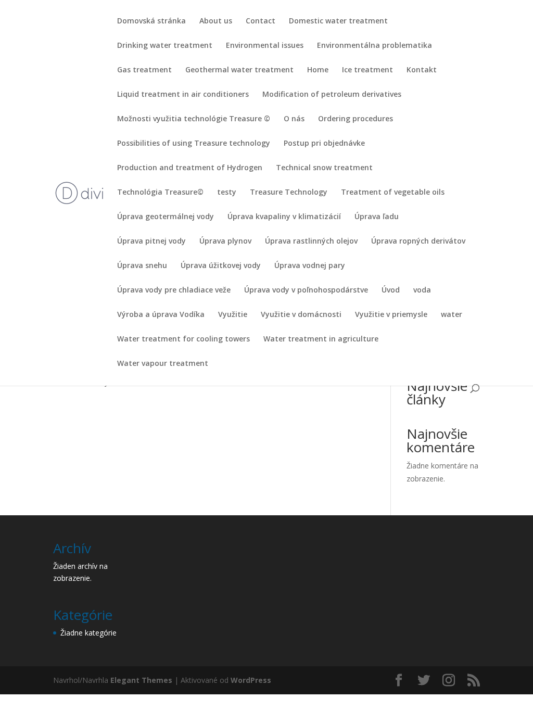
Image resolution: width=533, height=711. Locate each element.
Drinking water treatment (164, 46)
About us (215, 21)
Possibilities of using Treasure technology (193, 143)
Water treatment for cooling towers (183, 339)
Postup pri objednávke (324, 143)
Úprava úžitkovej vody (221, 266)
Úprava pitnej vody (151, 241)
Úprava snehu (142, 266)
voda (422, 290)
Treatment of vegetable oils (393, 192)
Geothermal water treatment (239, 70)
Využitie (232, 315)
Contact (260, 21)
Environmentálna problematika (374, 46)
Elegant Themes (141, 680)
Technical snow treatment (324, 168)
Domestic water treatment (338, 21)
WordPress (251, 680)
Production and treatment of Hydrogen (189, 168)
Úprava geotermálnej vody (165, 217)
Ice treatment (367, 70)
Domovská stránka (151, 21)
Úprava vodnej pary (309, 266)
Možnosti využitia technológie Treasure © (193, 119)
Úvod (391, 290)
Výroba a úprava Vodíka (161, 315)
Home (317, 70)
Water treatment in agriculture (320, 339)
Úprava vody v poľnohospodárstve (306, 290)
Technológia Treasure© (160, 192)
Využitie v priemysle (391, 315)
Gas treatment (144, 70)
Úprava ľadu (376, 217)
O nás (294, 119)
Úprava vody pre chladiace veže (174, 290)
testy (226, 192)
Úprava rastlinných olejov (311, 241)
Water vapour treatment (162, 364)
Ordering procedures (355, 119)
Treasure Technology (288, 192)
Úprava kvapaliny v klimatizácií (284, 217)
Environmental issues (264, 46)
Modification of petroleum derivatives (331, 95)
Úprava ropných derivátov (418, 241)
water (451, 315)
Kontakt (422, 70)
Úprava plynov (225, 241)
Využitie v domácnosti (301, 315)
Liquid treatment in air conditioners (183, 95)
